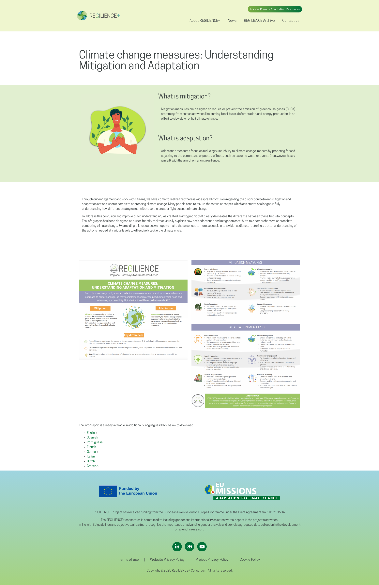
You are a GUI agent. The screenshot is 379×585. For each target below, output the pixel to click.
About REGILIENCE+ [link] (205, 21)
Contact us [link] (290, 21)
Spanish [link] (92, 437)
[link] (98, 15)
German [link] (92, 452)
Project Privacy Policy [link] (212, 560)
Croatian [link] (92, 466)
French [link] (91, 447)
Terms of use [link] (129, 560)
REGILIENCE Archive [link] (259, 21)
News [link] (232, 21)
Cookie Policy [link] (250, 560)
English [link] (91, 433)
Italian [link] (91, 456)
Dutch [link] (91, 461)
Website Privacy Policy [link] (167, 560)
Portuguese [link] (95, 442)
